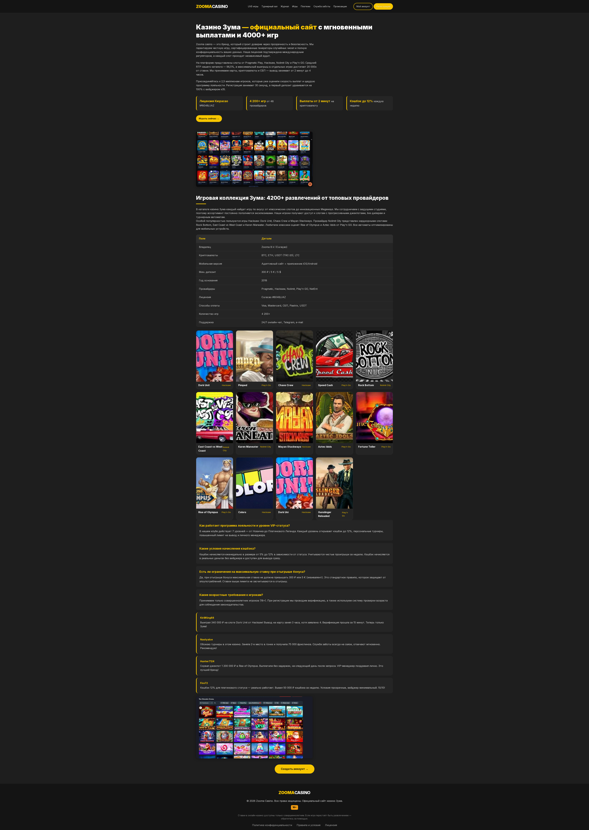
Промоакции (340, 6)
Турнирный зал (269, 6)
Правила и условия (308, 825)
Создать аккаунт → (294, 768)
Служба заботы (322, 6)
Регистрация (383, 6)
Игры (295, 6)
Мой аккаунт (363, 6)
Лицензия (331, 825)
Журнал (285, 6)
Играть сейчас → (209, 118)
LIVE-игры (253, 6)
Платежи (305, 6)
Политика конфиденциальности (272, 825)
